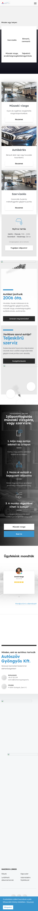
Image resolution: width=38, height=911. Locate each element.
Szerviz (19, 534)
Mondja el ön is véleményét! (25, 604)
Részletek (19, 119)
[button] (19, 361)
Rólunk (4, 874)
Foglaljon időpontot (19, 248)
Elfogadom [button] (8, 907)
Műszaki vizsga (19, 527)
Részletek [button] (30, 902)
